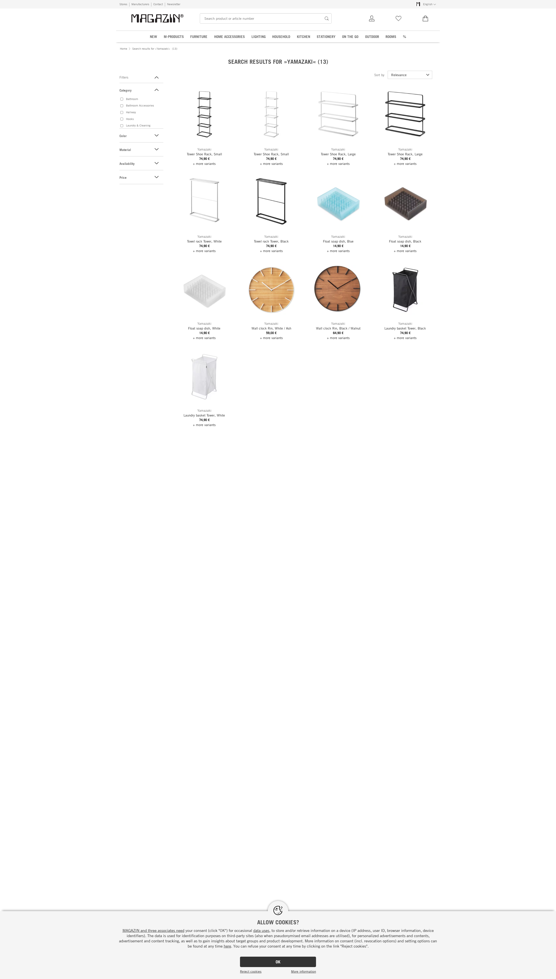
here (227, 946)
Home (123, 48)
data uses (261, 930)
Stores (123, 4)
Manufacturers (140, 4)
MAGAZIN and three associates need (153, 930)
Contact (158, 4)
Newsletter (173, 4)
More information (303, 971)
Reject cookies (250, 971)
